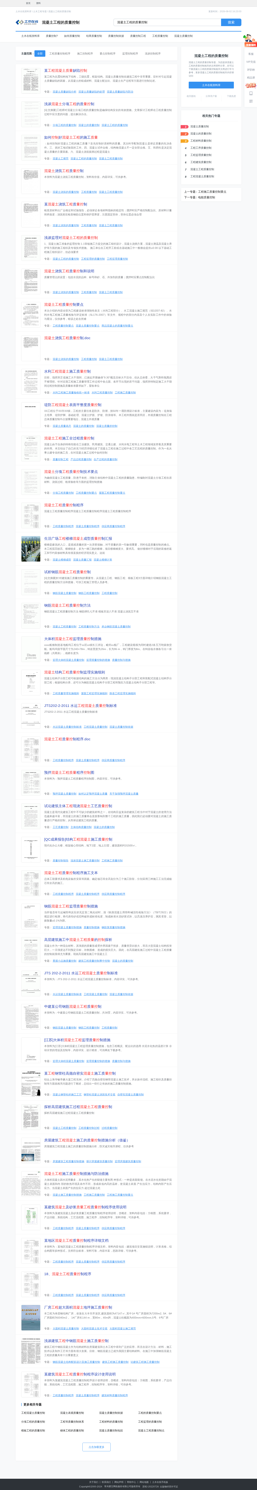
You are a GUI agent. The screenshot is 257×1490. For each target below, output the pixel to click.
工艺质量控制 (60, 827)
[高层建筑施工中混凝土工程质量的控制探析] (30, 950)
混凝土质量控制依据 (121, 726)
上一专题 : (190, 191)
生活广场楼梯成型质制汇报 (78, 538)
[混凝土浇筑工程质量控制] (30, 181)
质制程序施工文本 (71, 873)
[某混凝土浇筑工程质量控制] (30, 214)
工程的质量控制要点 (150, 1412)
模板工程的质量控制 (33, 1430)
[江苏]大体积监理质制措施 (77, 1040)
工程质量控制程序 (63, 526)
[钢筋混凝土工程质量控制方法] (30, 616)
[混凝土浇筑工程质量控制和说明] (30, 281)
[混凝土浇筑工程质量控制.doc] (30, 348)
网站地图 (144, 1482)
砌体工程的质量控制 (72, 1430)
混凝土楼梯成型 (62, 559)
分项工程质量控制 (63, 492)
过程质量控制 (109, 1127)
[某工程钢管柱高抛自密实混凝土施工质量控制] (30, 1084)
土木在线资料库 (23, 11)
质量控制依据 (116, 35)
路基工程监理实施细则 (122, 693)
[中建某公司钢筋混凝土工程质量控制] (30, 1017)
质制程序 (64, 505)
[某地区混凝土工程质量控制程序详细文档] (30, 1251)
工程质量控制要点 (63, 325)
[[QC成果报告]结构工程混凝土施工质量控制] (30, 850)
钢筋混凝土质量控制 (64, 593)
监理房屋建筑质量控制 (128, 1161)
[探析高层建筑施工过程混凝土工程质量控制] (30, 1117)
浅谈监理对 (71, 238)
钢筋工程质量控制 (89, 593)
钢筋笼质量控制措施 (113, 927)
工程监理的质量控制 (93, 258)
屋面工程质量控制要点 (112, 492)
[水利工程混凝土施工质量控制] (30, 382)
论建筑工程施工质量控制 (145, 1361)
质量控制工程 (138, 35)
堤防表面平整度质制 (72, 405)
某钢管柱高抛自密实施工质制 (80, 1073)
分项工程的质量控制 (64, 125)
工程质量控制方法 (89, 626)
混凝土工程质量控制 (111, 158)
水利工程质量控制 (102, 392)
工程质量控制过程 (89, 1127)
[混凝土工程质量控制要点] (30, 315)
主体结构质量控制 (81, 827)
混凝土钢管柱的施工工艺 (67, 1094)
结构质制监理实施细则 (74, 672)
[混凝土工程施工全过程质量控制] (30, 448)
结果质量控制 (94, 35)
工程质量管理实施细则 (66, 693)
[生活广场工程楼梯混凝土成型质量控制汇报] (30, 549)
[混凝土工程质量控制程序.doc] (30, 749)
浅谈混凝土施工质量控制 (85, 860)
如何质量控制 (72, 35)
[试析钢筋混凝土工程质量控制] (30, 582)
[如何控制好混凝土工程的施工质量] (30, 148)
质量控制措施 (92, 927)
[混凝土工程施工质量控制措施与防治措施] (30, 1184)
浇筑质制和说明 (69, 271)
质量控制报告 (60, 860)
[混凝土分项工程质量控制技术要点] (30, 482)
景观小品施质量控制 (64, 960)
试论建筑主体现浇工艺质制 (78, 806)
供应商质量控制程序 (113, 526)
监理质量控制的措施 (98, 659)
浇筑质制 (64, 171)
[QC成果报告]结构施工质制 (78, 839)
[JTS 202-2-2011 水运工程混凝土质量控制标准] (30, 983)
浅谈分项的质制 (69, 104)
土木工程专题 (40, 11)
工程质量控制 (160, 35)
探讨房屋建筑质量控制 (99, 1161)
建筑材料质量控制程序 (115, 1395)
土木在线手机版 (160, 1482)
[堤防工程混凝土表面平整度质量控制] (30, 415)
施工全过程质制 (69, 438)
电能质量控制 (206, 197)
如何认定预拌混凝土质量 (92, 793)
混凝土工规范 (60, 158)
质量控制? (52, 35)
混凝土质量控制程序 (88, 526)
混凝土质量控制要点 (88, 325)
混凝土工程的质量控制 (59, 11)
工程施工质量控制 (125, 392)
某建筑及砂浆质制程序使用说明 (85, 1207)
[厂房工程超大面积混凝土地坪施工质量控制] (30, 1318)
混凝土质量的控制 (106, 425)
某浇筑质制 (65, 204)
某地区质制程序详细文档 (76, 1240)
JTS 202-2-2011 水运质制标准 (81, 973)
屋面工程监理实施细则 (94, 693)
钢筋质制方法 (67, 605)
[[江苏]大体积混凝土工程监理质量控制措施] (30, 1050)
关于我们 (93, 1482)
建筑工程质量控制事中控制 (94, 960)
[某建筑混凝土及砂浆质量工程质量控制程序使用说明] (30, 1217)
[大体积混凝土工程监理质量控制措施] (30, 649)
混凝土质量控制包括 (111, 1430)
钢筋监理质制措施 (71, 906)
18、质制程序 (67, 1274)
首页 (28, 3)
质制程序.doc (67, 739)
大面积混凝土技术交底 (94, 1328)
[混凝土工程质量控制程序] (30, 515)
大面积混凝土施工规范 (122, 1328)
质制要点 (64, 304)
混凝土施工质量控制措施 (67, 1194)
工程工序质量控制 (200, 147)
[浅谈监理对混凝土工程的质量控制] (30, 248)
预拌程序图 (69, 772)
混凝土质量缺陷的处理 (91, 91)
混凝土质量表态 (62, 425)
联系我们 (106, 1482)
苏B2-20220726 (150, 1486)
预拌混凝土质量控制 (64, 793)
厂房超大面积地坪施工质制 (78, 1307)
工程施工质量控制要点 (120, 1194)
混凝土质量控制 (183, 35)
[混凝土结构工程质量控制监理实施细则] (30, 682)
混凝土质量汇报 (82, 559)
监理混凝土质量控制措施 (67, 927)
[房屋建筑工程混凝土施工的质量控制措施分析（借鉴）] (30, 1150)
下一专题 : (190, 197)
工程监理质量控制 (117, 258)
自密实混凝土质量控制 (130, 1094)
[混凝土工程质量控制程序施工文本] (30, 883)
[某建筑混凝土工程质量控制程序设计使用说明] (30, 1384)
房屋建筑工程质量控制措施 (68, 1161)
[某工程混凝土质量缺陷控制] (30, 81)
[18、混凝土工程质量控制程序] (30, 1284)
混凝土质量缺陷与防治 (120, 91)
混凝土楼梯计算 (103, 559)
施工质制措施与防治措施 (76, 1174)
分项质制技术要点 (71, 472)
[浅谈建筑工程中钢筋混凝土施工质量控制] (30, 1351)
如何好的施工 (71, 137)
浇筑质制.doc (67, 338)
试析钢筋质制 (67, 572)
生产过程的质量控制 (105, 459)
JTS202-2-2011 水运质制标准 (80, 706)
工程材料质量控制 (200, 140)
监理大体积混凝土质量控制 (68, 659)
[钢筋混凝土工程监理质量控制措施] (30, 916)
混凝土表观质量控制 (72, 1412)
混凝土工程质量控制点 (151, 1430)
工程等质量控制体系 (72, 1421)
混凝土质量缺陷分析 (64, 91)
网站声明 (118, 1482)
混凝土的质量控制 (89, 125)
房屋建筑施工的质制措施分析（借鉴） (87, 1140)
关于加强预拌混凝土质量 (123, 793)
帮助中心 (131, 1482)
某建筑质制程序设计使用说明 (80, 1374)
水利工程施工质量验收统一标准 (71, 392)
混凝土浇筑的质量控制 (66, 191)
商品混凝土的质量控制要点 (117, 325)
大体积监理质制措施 (72, 639)
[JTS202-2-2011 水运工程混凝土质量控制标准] (30, 716)
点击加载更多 (96, 1446)
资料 (38, 3)
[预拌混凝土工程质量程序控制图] (30, 783)
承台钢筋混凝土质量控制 (116, 626)
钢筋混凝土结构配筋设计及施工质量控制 (76, 1361)
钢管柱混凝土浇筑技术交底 (99, 1094)
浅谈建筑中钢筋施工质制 (76, 1341)
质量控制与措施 (121, 659)
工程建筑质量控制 (200, 162)
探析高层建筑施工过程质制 (78, 1107)
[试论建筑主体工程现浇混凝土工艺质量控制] (30, 816)
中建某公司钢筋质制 (72, 1006)
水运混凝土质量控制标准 (67, 726)
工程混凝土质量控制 (95, 726)
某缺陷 (65, 70)
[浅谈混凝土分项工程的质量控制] (30, 114)
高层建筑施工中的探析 (78, 940)
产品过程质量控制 (81, 459)
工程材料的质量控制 (111, 1421)
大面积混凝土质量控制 (66, 1328)
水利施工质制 (67, 371)
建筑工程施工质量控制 (115, 1361)
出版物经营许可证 (169, 1486)
